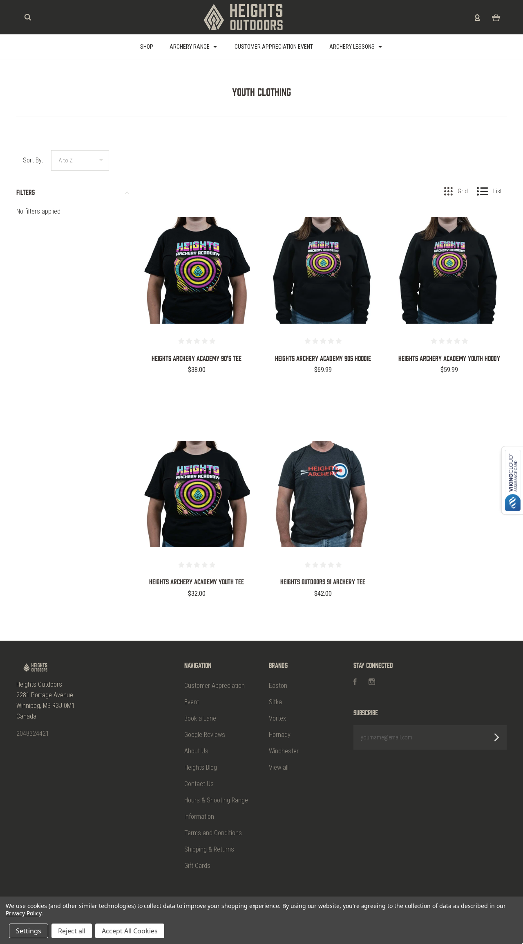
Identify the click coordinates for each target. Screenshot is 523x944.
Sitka (275, 702)
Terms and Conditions (213, 833)
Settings (28, 930)
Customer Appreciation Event (274, 46)
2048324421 (32, 733)
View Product (196, 288)
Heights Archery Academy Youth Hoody (449, 358)
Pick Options (196, 392)
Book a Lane (200, 718)
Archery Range (190, 46)
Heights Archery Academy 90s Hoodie (323, 358)
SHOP (146, 46)
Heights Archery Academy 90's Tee (196, 358)
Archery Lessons (352, 46)
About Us (196, 751)
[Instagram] (372, 683)
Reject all (71, 930)
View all (278, 767)
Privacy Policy (23, 913)
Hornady (280, 735)
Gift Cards (197, 866)
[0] (496, 17)
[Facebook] (355, 683)
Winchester (284, 751)
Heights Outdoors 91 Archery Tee (322, 581)
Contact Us (199, 784)
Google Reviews (204, 735)
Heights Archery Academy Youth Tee (196, 581)
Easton (278, 685)
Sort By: (33, 160)
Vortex (277, 718)
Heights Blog (200, 767)
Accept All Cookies (130, 930)
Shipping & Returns (209, 849)
